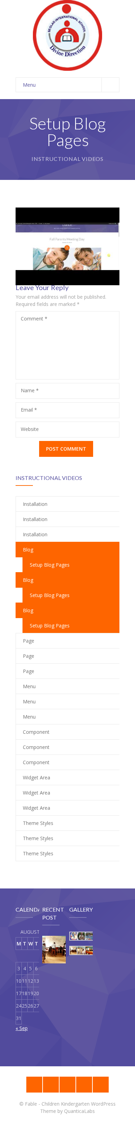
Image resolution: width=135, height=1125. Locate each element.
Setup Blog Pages (50, 595)
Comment (34, 318)
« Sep (22, 1028)
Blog (28, 549)
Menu (29, 84)
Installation (35, 504)
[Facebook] (84, 1085)
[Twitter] (101, 1085)
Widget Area (36, 777)
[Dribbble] (51, 1085)
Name (30, 390)
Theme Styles (38, 823)
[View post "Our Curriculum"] (56, 949)
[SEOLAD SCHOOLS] (67, 35)
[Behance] (34, 1085)
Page (28, 640)
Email (29, 409)
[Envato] (67, 1085)
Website (30, 429)
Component (36, 732)
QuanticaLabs (79, 1111)
